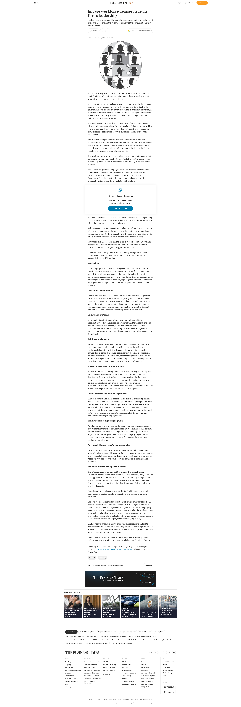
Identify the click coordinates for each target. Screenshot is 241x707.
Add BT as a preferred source (141, 31)
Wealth (105, 662)
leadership (102, 558)
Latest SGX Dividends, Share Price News (161, 640)
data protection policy (146, 699)
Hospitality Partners (129, 684)
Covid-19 (92, 558)
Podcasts (144, 670)
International (69, 676)
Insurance (106, 675)
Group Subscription (148, 676)
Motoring (125, 667)
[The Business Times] (118, 3)
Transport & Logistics (91, 676)
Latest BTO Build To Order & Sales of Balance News (105, 640)
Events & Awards (147, 684)
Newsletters (145, 667)
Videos (143, 665)
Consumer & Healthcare (92, 679)
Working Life (69, 687)
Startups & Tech (70, 679)
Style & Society (127, 670)
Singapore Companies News (107, 632)
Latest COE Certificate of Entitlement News (142, 636)
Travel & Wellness (128, 681)
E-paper (144, 662)
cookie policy (134, 699)
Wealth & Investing (109, 665)
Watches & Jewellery (129, 673)
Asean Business (168, 670)
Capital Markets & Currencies (90, 682)
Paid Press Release (147, 679)
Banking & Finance (90, 665)
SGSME (165, 676)
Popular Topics (71, 632)
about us (91, 699)
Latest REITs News (145, 632)
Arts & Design (127, 676)
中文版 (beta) (145, 687)
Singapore (68, 673)
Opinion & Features (71, 681)
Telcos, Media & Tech (91, 673)
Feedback (148, 565)
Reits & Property (89, 667)
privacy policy (112, 699)
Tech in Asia (167, 667)
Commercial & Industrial (73, 670)
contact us (99, 699)
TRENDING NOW (71, 592)
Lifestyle (125, 662)
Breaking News (70, 662)
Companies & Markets (91, 662)
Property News (159, 632)
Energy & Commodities (92, 670)
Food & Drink (126, 665)
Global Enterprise (169, 673)
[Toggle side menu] (34, 2)
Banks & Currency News (87, 632)
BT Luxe (124, 679)
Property (68, 665)
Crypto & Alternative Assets (110, 671)
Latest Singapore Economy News (121, 643)
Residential (69, 667)
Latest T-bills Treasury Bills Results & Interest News (80, 636)
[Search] (37, 2)
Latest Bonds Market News (73, 643)
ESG (66, 684)
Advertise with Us (147, 681)
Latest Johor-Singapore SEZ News (75, 640)
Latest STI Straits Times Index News (135, 640)
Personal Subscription (148, 673)
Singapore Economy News (128, 632)
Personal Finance (109, 667)
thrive (165, 665)
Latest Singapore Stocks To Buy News (96, 643)
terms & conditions (123, 699)
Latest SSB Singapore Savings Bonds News (113, 636)
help (105, 699)
